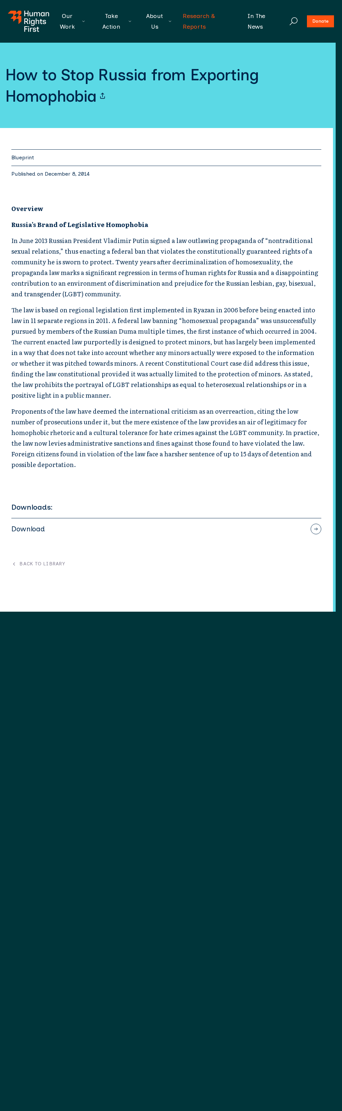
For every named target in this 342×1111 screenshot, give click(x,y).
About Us (154, 21)
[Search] (294, 21)
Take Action (111, 21)
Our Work (67, 21)
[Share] (102, 96)
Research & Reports (199, 21)
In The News (256, 21)
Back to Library (42, 564)
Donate (320, 21)
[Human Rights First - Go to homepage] (28, 21)
